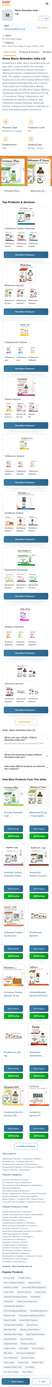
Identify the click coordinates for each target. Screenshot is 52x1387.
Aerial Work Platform (29, 1320)
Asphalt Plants (10, 1339)
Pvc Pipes (30, 1367)
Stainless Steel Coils (13, 1367)
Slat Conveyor (26, 1339)
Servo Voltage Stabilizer (14, 1282)
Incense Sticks (27, 1358)
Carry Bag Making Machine (34, 1287)
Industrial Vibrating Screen (15, 1297)
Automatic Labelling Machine (31, 1315)
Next (43, 178)
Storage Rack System (13, 1325)
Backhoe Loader (11, 1287)
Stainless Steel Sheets (30, 1329)
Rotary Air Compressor (27, 1301)
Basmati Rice (34, 1282)
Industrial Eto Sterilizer (14, 1306)
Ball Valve (8, 1353)
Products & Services (29, 52)
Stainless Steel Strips (13, 1334)
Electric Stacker (24, 1292)
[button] (44, 18)
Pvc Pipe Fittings (11, 1372)
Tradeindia (6, 1266)
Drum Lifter (9, 1292)
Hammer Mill (9, 1315)
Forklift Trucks (24, 1278)
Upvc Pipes (27, 1372)
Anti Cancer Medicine (25, 1353)
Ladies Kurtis (9, 1348)
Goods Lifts (23, 1362)
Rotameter (35, 1297)
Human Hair (9, 1278)
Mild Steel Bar (10, 1329)
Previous (9, 178)
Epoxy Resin (32, 1325)
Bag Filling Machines (35, 1334)
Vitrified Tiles (37, 1362)
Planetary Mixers (28, 1344)
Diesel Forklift (10, 1320)
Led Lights (23, 1348)
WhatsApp (15, 836)
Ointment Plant (10, 1344)
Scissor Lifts (40, 1292)
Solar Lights (9, 1362)
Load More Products (26, 1146)
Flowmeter (8, 1301)
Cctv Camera (38, 1348)
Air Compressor (11, 1358)
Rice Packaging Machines (15, 1311)
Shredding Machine (38, 1311)
